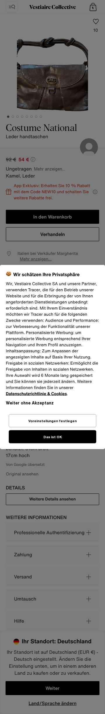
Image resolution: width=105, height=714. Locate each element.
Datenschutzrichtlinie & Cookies (36, 394)
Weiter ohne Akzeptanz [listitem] (30, 403)
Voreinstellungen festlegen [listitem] (52, 420)
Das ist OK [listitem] (52, 436)
